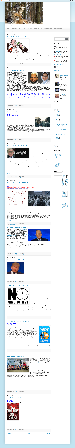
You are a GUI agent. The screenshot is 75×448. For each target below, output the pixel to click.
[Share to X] (21, 63)
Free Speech (20, 177)
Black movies (11, 224)
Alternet (56, 152)
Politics (63, 177)
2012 (56, 146)
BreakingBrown (57, 156)
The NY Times (57, 168)
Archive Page (9, 31)
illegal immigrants (65, 197)
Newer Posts (9, 433)
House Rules (22, 28)
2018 (56, 109)
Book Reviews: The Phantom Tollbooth (18, 321)
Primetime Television (16, 254)
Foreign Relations (65, 190)
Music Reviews (38, 28)
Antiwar (56, 153)
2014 (56, 144)
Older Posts (48, 433)
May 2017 (57, 120)
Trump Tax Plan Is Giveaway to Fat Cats (18, 37)
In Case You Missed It (19, 106)
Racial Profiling (64, 194)
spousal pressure (22, 229)
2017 (56, 110)
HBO (65, 180)
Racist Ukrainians (62, 94)
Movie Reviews (58, 28)
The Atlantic (56, 166)
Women (26, 106)
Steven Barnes (57, 165)
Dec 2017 (57, 111)
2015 (56, 142)
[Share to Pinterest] (23, 63)
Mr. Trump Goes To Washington (16, 259)
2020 (56, 106)
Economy (65, 186)
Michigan (24, 106)
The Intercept (57, 167)
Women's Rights (30, 106)
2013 (56, 145)
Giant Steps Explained (62, 88)
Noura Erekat (57, 164)
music (63, 181)
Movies (14, 224)
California (15, 392)
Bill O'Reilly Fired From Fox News (16, 227)
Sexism (24, 254)
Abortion (63, 202)
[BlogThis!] (20, 63)
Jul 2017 (57, 118)
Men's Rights (64, 193)
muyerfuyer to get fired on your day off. (38, 243)
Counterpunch (57, 157)
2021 (56, 105)
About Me (14, 28)
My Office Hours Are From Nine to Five (18, 286)
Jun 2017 (57, 119)
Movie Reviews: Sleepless (14, 112)
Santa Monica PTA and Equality (16, 356)
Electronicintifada (57, 158)
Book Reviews (48, 28)
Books (10, 351)
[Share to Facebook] (22, 63)
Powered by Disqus (57, 70)
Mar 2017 (57, 137)
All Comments (57, 174)
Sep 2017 (57, 115)
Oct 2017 (57, 114)
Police (63, 187)
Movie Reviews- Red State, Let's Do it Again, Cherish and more (63, 75)
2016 (56, 141)
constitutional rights (16, 177)
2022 (56, 104)
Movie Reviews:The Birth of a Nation (17, 182)
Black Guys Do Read (58, 155)
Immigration (65, 191)
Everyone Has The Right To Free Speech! (19, 146)
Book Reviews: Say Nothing (15, 398)
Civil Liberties (66, 185)
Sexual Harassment (28, 254)
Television (32, 254)
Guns (66, 192)
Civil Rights (64, 195)
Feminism (15, 106)
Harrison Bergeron (41, 362)
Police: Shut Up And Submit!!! (63, 82)
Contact (30, 28)
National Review (57, 162)
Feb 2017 (57, 138)
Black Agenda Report (58, 154)
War (67, 196)
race (20, 254)
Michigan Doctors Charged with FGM (17, 70)
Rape (63, 192)
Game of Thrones (65, 178)
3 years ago (57, 49)
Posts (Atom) (13, 435)
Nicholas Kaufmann (58, 163)
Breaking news (11, 106)
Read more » (9, 61)
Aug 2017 (57, 116)
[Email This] (19, 63)
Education (17, 392)
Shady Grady (58, 51)
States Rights (64, 201)
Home (7, 28)
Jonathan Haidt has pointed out (23, 58)
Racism (22, 254)
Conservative (64, 196)
